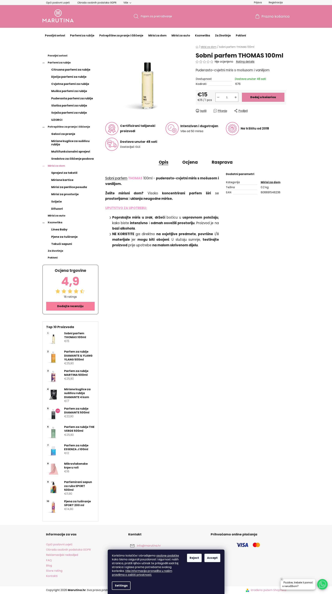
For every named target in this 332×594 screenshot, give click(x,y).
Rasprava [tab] (222, 162)
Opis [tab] (163, 162)
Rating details (245, 62)
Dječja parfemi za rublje (68, 77)
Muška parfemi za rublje (69, 91)
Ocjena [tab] (190, 162)
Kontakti (52, 576)
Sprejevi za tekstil (64, 173)
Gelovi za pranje (63, 134)
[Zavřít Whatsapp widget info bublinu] (282, 579)
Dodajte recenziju (70, 306)
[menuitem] (55, 35)
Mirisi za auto (56, 215)
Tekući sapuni (61, 244)
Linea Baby (59, 229)
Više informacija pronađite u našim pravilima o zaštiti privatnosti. (142, 573)
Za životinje (55, 251)
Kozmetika (55, 222)
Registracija (276, 2)
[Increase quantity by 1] (235, 97)
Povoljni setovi (57, 55)
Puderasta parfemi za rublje (72, 98)
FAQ (49, 560)
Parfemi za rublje (59, 62)
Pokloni (53, 257)
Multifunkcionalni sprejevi (70, 152)
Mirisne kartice (62, 180)
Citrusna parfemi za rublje (70, 70)
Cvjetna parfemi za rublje (70, 84)
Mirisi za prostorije (65, 194)
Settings (121, 586)
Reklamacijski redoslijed (62, 555)
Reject (194, 558)
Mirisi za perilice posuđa (69, 187)
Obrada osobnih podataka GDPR (96, 2)
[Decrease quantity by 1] (218, 97)
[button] (322, 584)
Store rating (54, 571)
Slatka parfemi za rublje (69, 106)
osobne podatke (167, 556)
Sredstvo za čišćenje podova (72, 159)
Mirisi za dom (56, 165)
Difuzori (57, 209)
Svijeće (56, 202)
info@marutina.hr (149, 546)
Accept (212, 558)
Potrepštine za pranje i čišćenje (69, 126)
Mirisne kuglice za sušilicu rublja (70, 142)
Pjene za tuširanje (64, 237)
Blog (49, 565)
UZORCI (56, 120)
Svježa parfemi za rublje (69, 113)
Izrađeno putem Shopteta (268, 590)
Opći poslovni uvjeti (58, 2)
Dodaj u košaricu (263, 97)
